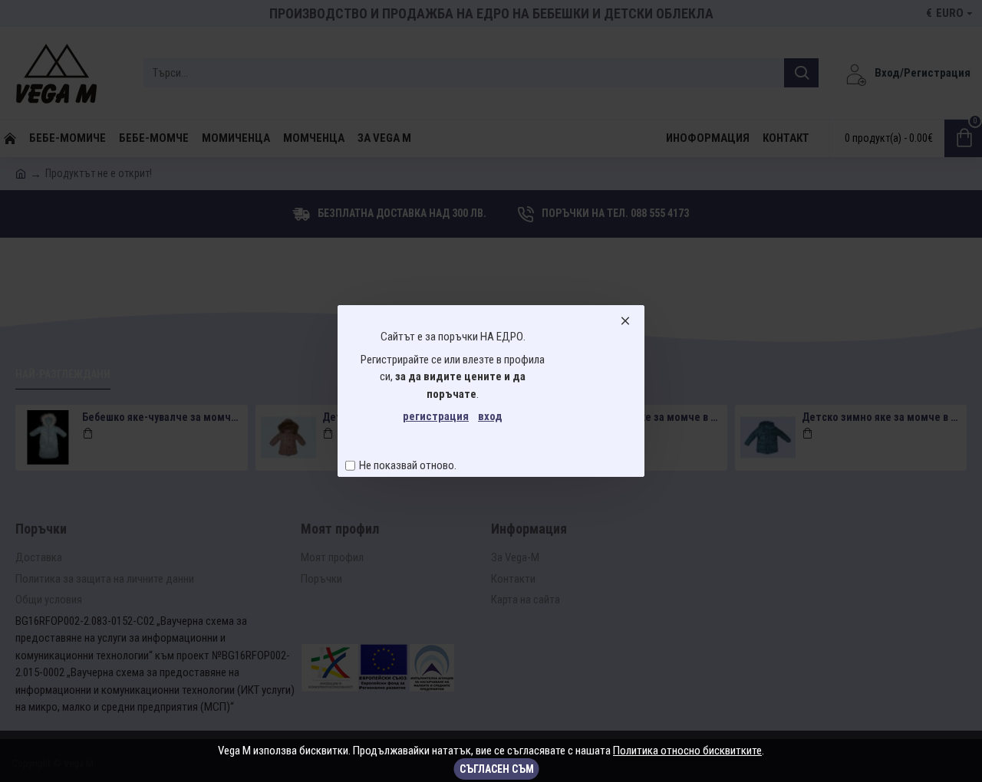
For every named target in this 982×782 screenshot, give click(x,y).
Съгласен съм (497, 769)
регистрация (436, 416)
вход (490, 416)
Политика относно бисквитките (687, 750)
